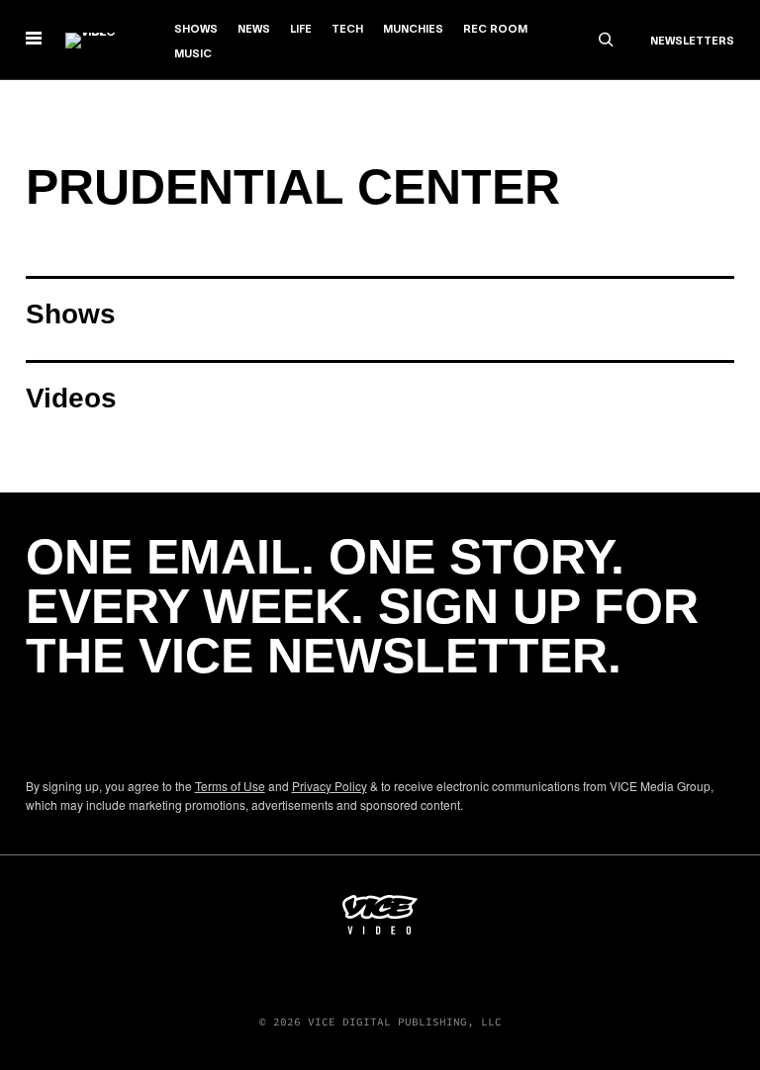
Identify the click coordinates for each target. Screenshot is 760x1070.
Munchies (413, 30)
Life (301, 30)
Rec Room (495, 30)
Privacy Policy (329, 785)
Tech (347, 30)
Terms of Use (230, 785)
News (254, 30)
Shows (196, 30)
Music (193, 54)
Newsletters (692, 41)
